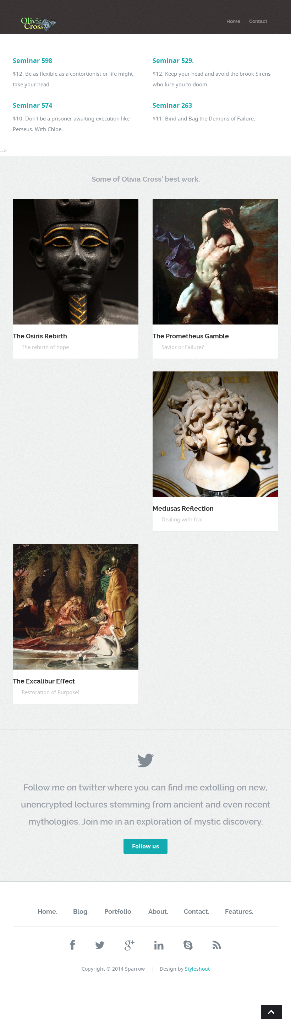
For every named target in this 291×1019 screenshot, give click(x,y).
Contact (258, 21)
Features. (239, 911)
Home (233, 21)
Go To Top (271, 1012)
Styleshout (197, 968)
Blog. (81, 911)
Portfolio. (118, 911)
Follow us (145, 846)
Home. (47, 911)
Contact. (196, 911)
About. (158, 911)
